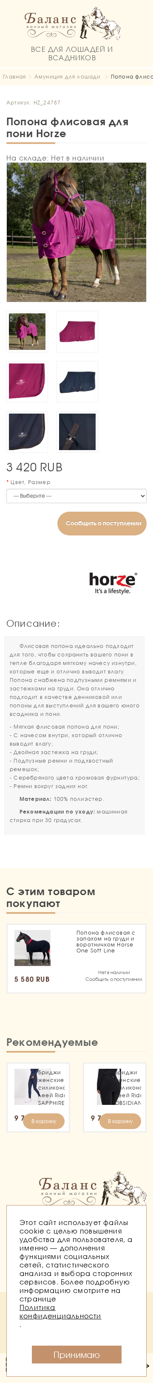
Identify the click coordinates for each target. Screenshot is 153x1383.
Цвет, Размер (30, 482)
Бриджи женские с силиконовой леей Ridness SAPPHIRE (51, 1087)
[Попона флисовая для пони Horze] (76, 232)
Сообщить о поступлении (104, 523)
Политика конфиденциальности (61, 1311)
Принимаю (77, 1354)
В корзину (43, 1121)
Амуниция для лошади (67, 76)
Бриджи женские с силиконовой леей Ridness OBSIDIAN (128, 1087)
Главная (14, 76)
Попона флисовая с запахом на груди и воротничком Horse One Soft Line (106, 942)
